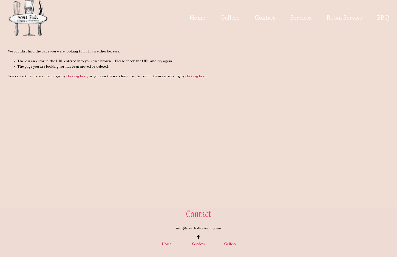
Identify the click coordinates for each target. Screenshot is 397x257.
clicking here (76, 76)
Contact (265, 18)
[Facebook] (198, 236)
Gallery (230, 18)
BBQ (383, 18)
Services (300, 18)
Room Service (344, 18)
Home (197, 18)
